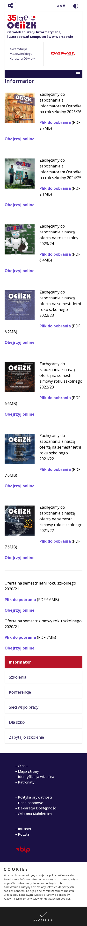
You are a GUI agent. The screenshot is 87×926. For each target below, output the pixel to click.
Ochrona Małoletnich (35, 813)
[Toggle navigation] (10, 5)
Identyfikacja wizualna (36, 776)
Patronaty (26, 782)
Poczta (23, 834)
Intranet (24, 828)
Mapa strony (28, 771)
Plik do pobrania (55, 122)
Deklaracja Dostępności (37, 808)
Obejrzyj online (20, 139)
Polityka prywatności (35, 797)
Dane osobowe (30, 802)
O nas (23, 765)
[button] (43, 916)
